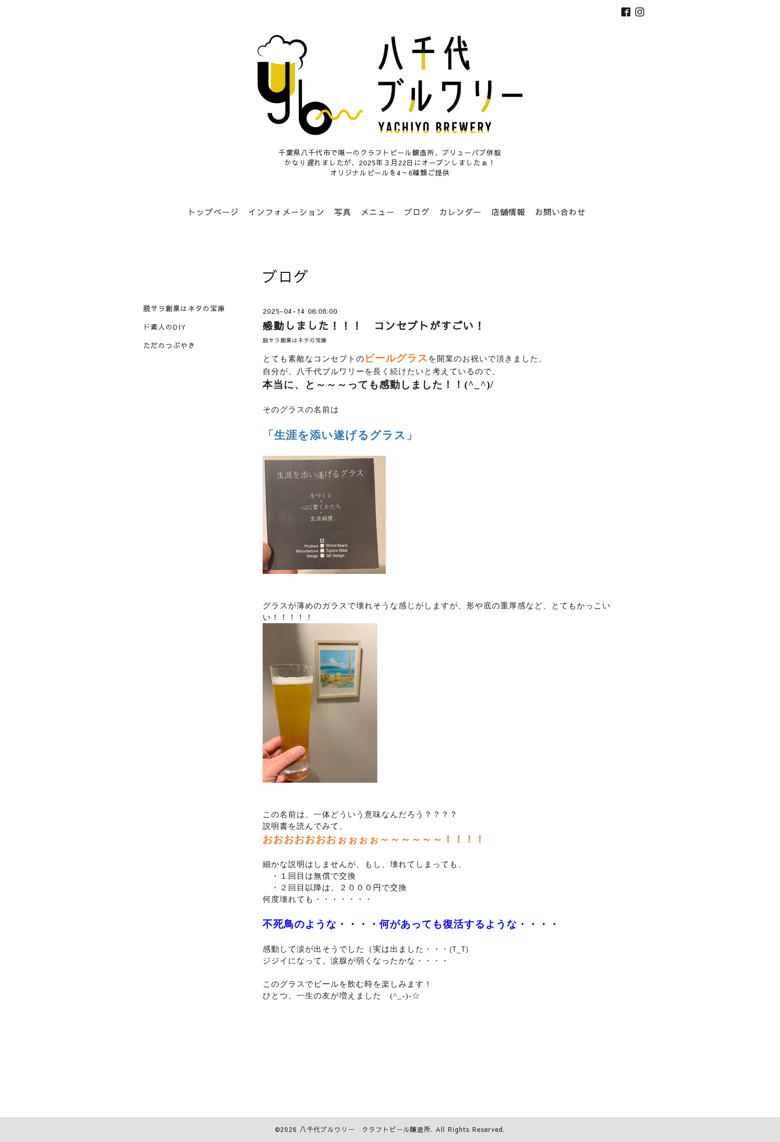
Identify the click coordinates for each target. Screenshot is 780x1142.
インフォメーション (286, 211)
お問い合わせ (560, 211)
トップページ (213, 211)
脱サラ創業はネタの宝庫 (295, 340)
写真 (342, 211)
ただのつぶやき (169, 345)
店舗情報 (508, 211)
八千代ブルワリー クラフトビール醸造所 (365, 1129)
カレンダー (460, 211)
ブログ (417, 211)
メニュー (378, 211)
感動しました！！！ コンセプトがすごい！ (380, 325)
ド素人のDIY (164, 327)
